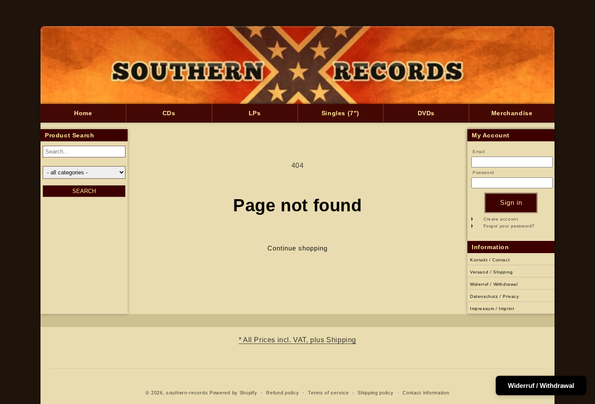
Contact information (425, 392)
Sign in (511, 202)
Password (483, 172)
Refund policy (282, 392)
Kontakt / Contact (490, 259)
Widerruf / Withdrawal (494, 284)
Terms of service (328, 392)
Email (479, 151)
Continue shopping (297, 248)
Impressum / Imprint (492, 308)
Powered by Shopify (233, 392)
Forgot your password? (509, 226)
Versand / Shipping (491, 272)
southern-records (187, 392)
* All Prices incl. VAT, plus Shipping (297, 340)
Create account (500, 219)
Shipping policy (376, 392)
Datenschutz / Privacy (494, 296)
